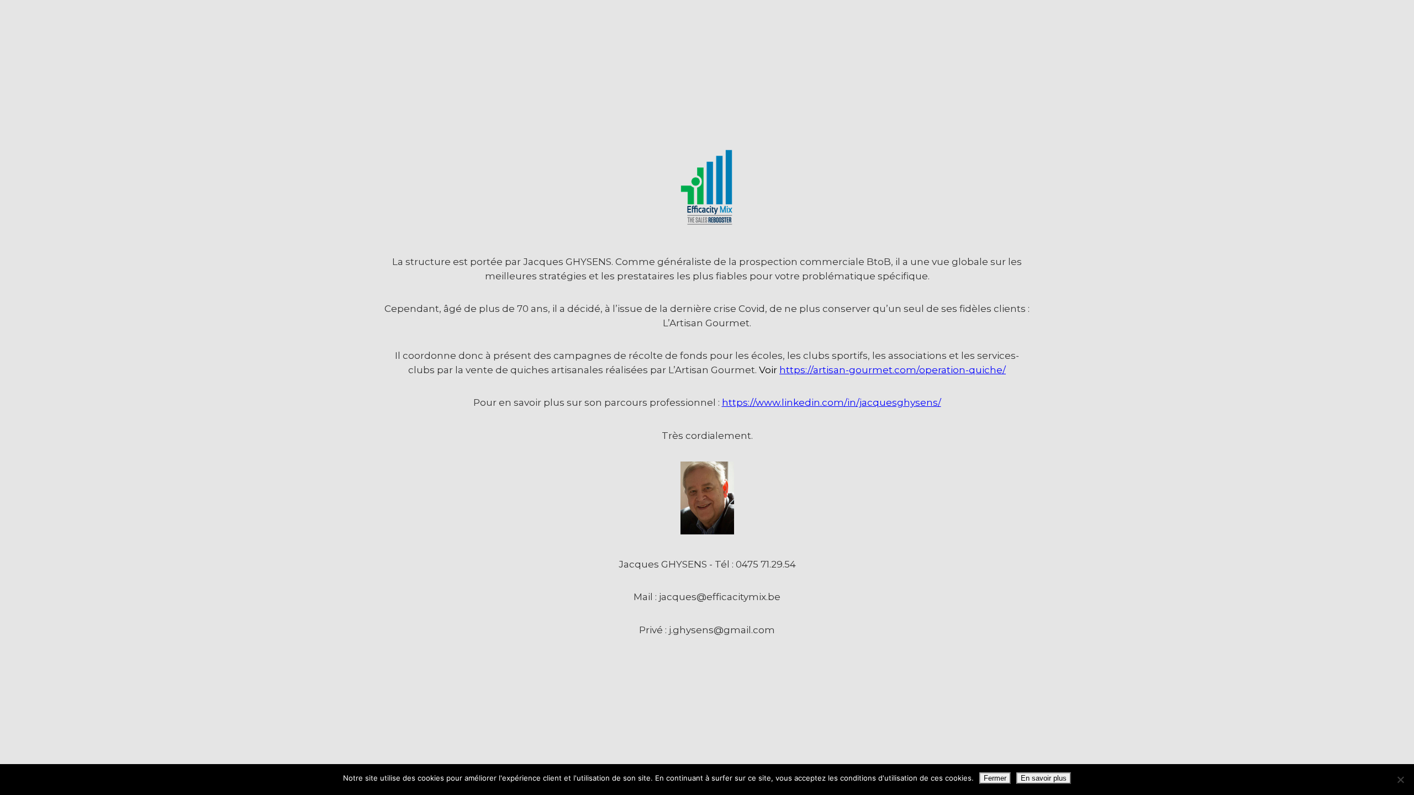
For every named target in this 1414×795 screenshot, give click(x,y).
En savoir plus (1044, 778)
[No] (1400, 779)
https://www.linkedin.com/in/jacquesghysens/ (831, 402)
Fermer (995, 778)
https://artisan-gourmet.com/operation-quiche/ (892, 369)
